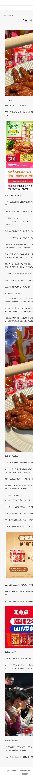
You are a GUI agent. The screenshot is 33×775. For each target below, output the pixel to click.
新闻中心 (10, 15)
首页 (5, 15)
